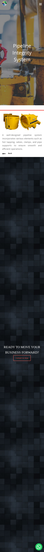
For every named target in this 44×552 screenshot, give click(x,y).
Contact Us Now (22, 358)
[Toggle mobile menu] (40, 4)
